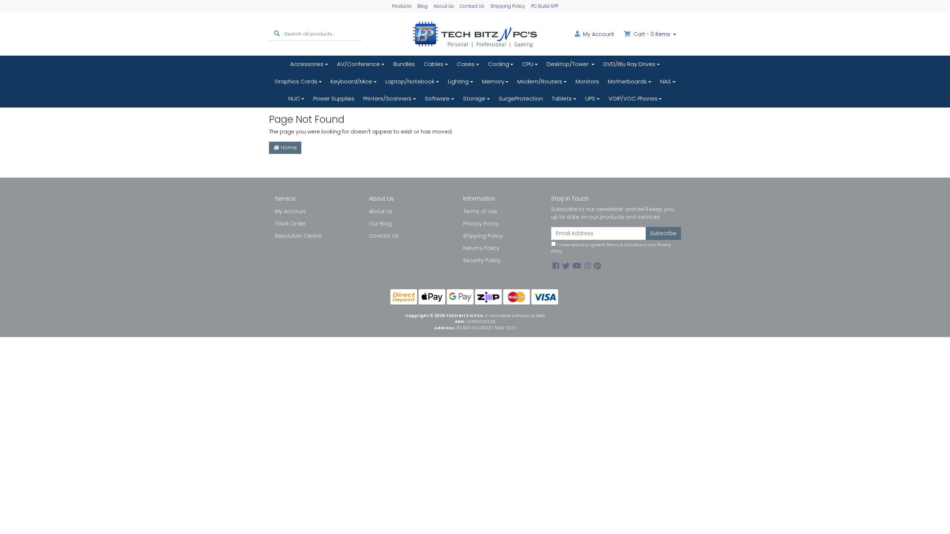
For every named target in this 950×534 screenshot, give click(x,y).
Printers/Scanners (387, 98)
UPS (590, 98)
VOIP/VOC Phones (633, 98)
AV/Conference (358, 64)
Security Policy (482, 260)
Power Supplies (333, 98)
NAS (665, 81)
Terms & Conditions (626, 245)
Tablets (562, 98)
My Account (290, 211)
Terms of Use (480, 211)
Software (437, 98)
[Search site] (277, 33)
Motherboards (627, 81)
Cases (466, 64)
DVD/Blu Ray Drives (629, 64)
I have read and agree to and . (611, 248)
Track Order (290, 223)
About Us (443, 6)
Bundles (404, 64)
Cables (433, 64)
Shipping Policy (507, 6)
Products (402, 6)
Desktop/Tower (568, 64)
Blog (422, 6)
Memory (493, 81)
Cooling (498, 64)
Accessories (307, 64)
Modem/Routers (539, 81)
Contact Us (472, 6)
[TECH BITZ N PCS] (475, 33)
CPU (527, 64)
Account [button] (598, 34)
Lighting (458, 81)
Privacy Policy (481, 223)
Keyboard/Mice (351, 81)
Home (288, 147)
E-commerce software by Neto (515, 316)
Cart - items (652, 34)
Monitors (587, 81)
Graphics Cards (296, 81)
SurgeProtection (521, 98)
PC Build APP (544, 6)
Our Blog (380, 223)
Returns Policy (481, 248)
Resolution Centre (298, 236)
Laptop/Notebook (410, 81)
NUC (294, 98)
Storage (474, 98)
